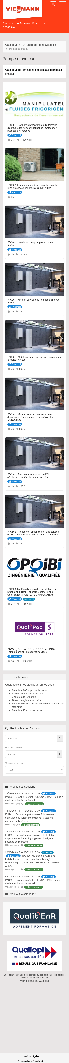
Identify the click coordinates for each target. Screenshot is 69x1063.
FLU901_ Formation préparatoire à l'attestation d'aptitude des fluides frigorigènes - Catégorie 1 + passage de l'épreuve (31, 817)
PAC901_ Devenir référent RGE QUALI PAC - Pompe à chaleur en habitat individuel (34, 798)
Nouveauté (16, 763)
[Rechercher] (60, 738)
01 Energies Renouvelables (39, 45)
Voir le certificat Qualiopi (34, 981)
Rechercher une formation (25, 728)
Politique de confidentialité (30, 1061)
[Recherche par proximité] (59, 754)
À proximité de (17, 747)
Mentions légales (31, 1056)
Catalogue (11, 45)
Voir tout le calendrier (22, 894)
